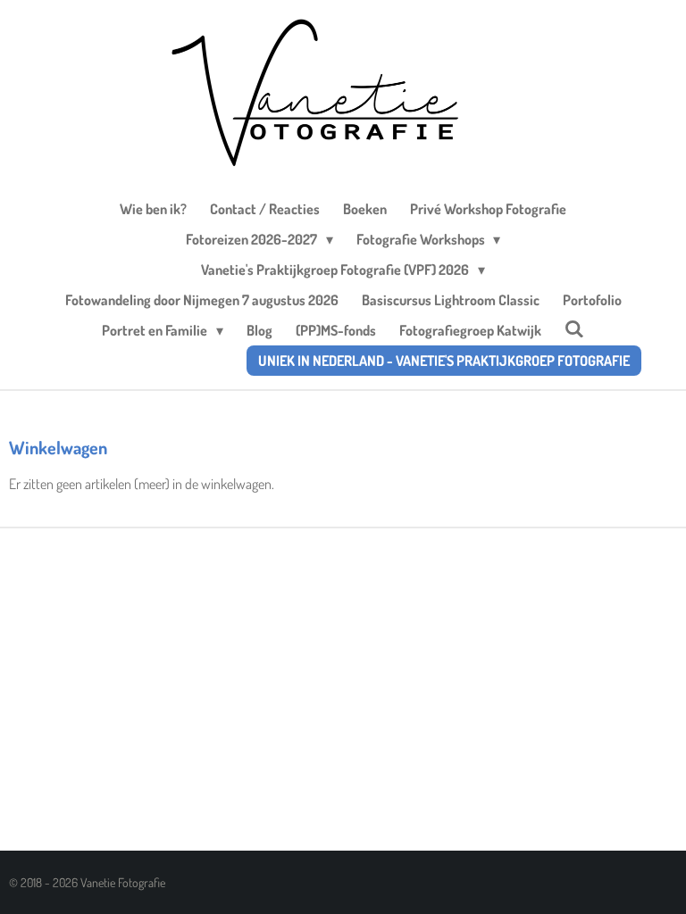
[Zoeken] (574, 328)
